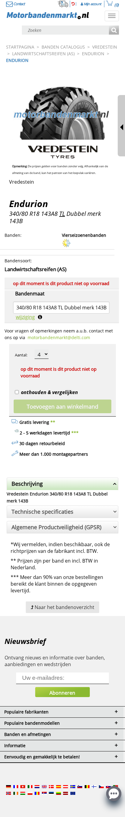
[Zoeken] (114, 31)
